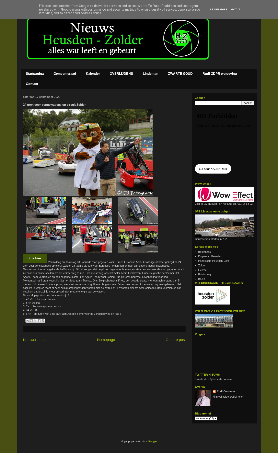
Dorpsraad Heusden (209, 256)
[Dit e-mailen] (27, 321)
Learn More (218, 9)
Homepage (106, 340)
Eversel (202, 270)
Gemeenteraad (65, 73)
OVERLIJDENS (121, 73)
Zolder (202, 265)
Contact (32, 84)
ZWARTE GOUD (180, 73)
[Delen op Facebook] (39, 321)
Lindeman (150, 73)
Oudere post (176, 340)
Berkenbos (204, 251)
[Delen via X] (35, 321)
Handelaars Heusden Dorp (213, 260)
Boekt (201, 278)
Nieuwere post (34, 340)
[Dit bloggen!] (31, 321)
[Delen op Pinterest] (43, 321)
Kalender (93, 73)
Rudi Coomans (226, 391)
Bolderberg (204, 274)
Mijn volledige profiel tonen (228, 396)
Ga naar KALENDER (213, 168)
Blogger (152, 441)
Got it (235, 9)
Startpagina (35, 73)
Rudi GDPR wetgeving (219, 73)
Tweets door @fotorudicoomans (213, 379)
